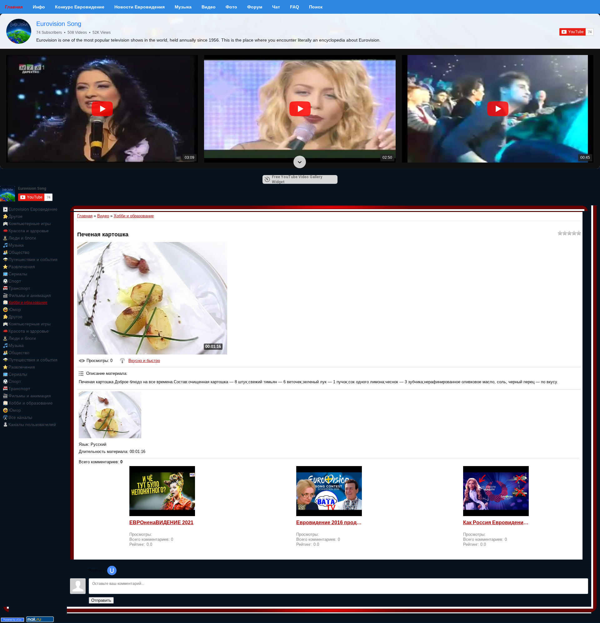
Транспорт (19, 288)
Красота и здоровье (28, 230)
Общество (18, 252)
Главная (84, 216)
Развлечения (21, 266)
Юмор (14, 309)
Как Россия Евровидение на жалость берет (496, 522)
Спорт (14, 281)
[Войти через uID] (112, 570)
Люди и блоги (22, 237)
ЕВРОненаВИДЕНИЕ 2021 (161, 522)
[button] (299, 55)
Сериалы (17, 273)
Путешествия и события (33, 259)
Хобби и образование (28, 302)
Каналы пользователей (32, 424)
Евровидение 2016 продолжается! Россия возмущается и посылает (329, 522)
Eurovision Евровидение (33, 209)
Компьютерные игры (29, 223)
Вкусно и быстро (144, 360)
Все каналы (20, 417)
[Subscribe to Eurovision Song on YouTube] (576, 32)
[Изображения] (110, 414)
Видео (103, 216)
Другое (15, 216)
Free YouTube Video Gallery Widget (297, 179)
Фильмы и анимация (29, 295)
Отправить (101, 600)
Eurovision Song (58, 23)
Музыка (16, 245)
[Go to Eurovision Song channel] (18, 31)
